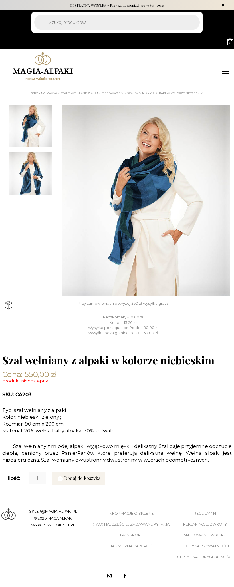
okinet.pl (65, 525)
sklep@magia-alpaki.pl (53, 511)
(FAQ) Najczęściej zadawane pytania (131, 524)
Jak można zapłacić (131, 546)
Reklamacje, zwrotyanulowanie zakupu (205, 529)
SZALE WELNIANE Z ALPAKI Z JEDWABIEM (92, 93)
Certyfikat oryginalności (205, 556)
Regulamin (205, 513)
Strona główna (44, 93)
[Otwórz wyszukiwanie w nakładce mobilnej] (117, 22)
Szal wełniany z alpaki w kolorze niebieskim (165, 93)
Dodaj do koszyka (82, 478)
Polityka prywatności (205, 546)
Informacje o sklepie (131, 513)
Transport (131, 535)
